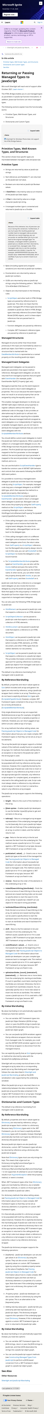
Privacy (13, 1408)
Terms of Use (6, 1411)
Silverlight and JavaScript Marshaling (19, 48)
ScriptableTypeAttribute (11, 699)
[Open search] (35, 22)
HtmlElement (11, 609)
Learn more (17, 89)
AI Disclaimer (6, 1405)
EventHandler (10, 378)
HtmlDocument (11, 627)
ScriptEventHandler (27, 465)
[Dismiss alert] (40, 3)
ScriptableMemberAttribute (12, 433)
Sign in (40, 22)
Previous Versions (19, 1405)
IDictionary (6, 1122)
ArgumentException (19, 1175)
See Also (6, 67)
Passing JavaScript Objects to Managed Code (19, 731)
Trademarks (17, 1411)
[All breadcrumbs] (3, 47)
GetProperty (36, 504)
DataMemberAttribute (10, 354)
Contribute (5, 1408)
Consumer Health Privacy (28, 1408)
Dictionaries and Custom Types (14, 65)
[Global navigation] (2, 22)
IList (3, 687)
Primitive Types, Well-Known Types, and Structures (20, 62)
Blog (29, 1405)
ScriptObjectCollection (14, 617)
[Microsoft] (22, 22)
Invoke (8, 567)
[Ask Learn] (37, 47)
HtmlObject (10, 637)
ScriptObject (12, 298)
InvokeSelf (32, 551)
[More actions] (40, 47)
